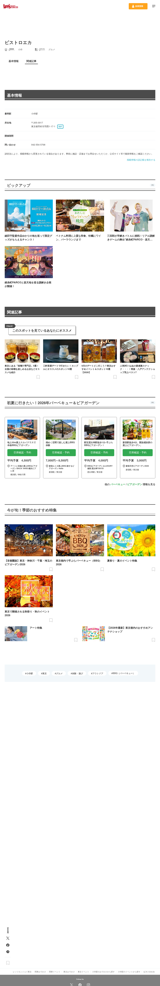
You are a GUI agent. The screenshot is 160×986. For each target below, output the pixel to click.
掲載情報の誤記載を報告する (141, 159)
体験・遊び (77, 673)
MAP (60, 127)
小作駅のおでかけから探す (103, 971)
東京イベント (83, 971)
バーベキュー (117, 484)
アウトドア (97, 673)
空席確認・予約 (22, 452)
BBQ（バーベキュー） (124, 673)
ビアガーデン (134, 484)
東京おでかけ (69, 971)
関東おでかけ (40, 971)
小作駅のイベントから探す (129, 971)
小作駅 (29, 673)
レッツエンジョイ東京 (22, 971)
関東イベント (54, 971)
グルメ (59, 673)
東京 (44, 673)
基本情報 (14, 95)
